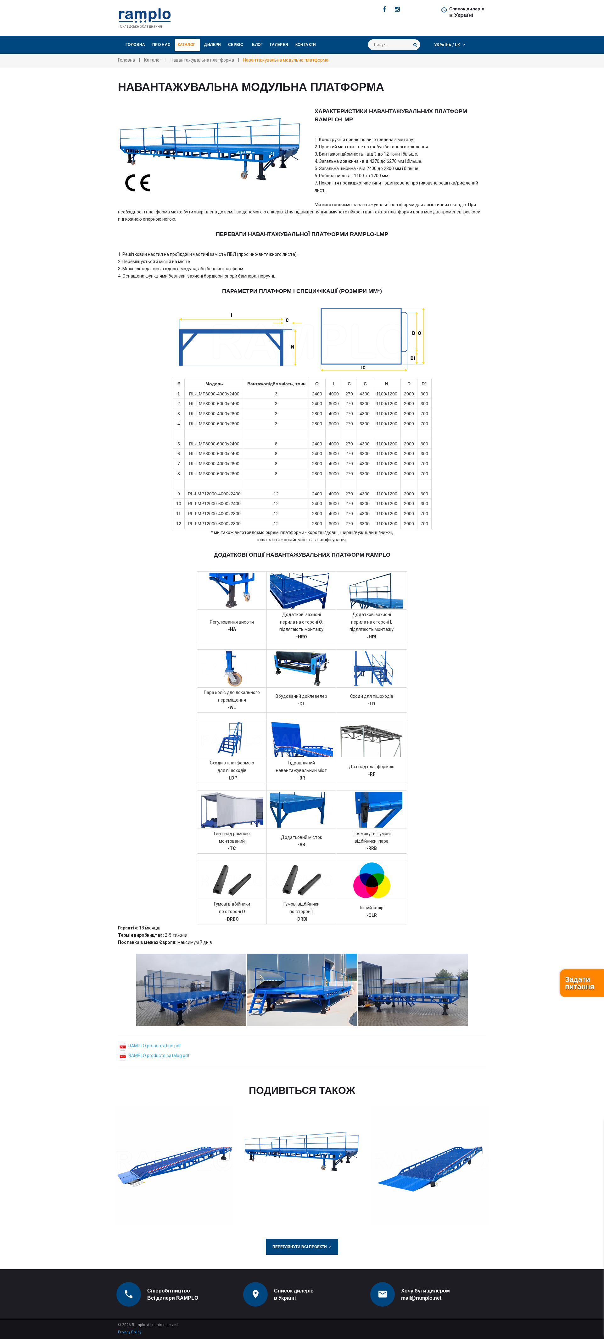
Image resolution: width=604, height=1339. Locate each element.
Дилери (212, 44)
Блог (257, 44)
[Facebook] (384, 9)
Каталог (187, 44)
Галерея (279, 44)
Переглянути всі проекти (299, 1247)
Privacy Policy (129, 1332)
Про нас (161, 44)
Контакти (305, 44)
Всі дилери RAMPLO (172, 1298)
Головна (135, 44)
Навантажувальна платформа (202, 60)
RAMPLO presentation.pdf (154, 1045)
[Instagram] (397, 9)
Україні (287, 1298)
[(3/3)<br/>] (413, 990)
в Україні (461, 15)
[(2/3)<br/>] (302, 990)
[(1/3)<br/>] (191, 990)
